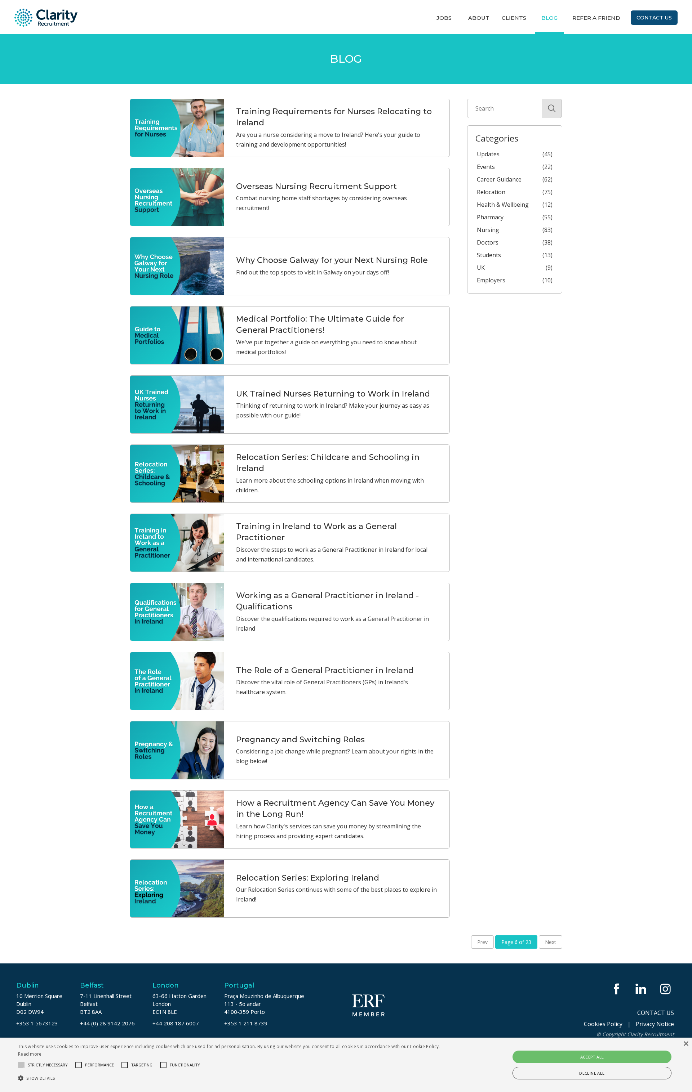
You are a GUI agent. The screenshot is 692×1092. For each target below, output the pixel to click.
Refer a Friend (596, 17)
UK (515, 268)
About (478, 17)
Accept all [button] (592, 1057)
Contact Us (654, 17)
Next (550, 942)
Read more (30, 1054)
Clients (514, 17)
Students (515, 255)
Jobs (444, 17)
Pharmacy (515, 217)
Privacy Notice (655, 1024)
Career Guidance (515, 179)
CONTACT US (655, 1013)
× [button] (685, 1044)
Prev (482, 942)
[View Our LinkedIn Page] (641, 989)
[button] (231, 1078)
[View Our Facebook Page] (617, 989)
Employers (515, 280)
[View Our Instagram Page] (666, 989)
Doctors (515, 242)
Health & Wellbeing (515, 205)
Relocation (515, 192)
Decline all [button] (591, 1073)
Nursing (515, 230)
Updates (515, 154)
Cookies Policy (603, 1024)
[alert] (346, 1065)
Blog (549, 17)
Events (515, 167)
